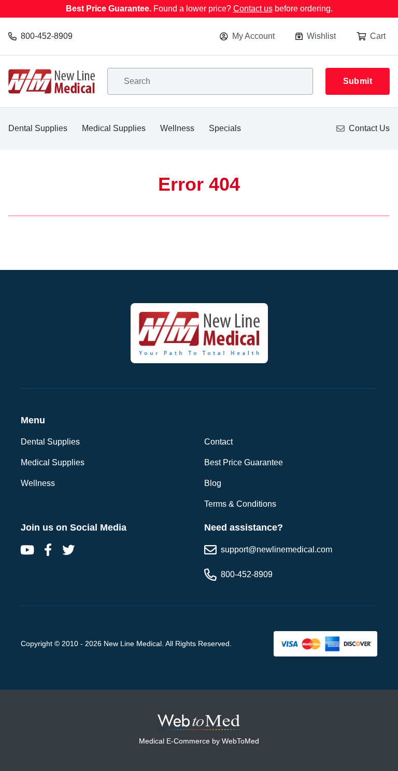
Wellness (177, 128)
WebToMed (240, 741)
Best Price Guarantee (243, 462)
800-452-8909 (47, 36)
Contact (218, 441)
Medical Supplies (114, 128)
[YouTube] (27, 550)
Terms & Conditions (240, 503)
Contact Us (369, 128)
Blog (212, 483)
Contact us (253, 8)
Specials (225, 128)
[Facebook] (47, 550)
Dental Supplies (37, 128)
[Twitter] (68, 550)
